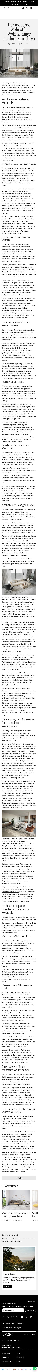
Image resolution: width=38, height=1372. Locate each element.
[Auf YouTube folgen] (22, 1317)
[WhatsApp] (35, 1368)
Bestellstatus (6, 1361)
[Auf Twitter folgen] (8, 1317)
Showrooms (6, 1353)
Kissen (19, 1361)
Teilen (20, 1178)
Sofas (18, 536)
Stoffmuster (6, 1357)
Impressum (17, 1340)
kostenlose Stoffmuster (10, 555)
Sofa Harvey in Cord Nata (25, 561)
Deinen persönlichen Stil (10, 892)
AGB (3, 1340)
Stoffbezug (20, 1357)
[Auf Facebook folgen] (3, 1317)
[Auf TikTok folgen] (26, 1317)
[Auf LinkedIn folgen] (31, 1317)
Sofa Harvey (16, 651)
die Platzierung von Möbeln (11, 396)
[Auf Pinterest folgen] (17, 1317)
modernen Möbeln (20, 1137)
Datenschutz (10, 1340)
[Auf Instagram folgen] (12, 1317)
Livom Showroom (12, 616)
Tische (28, 625)
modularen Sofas (17, 206)
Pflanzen (24, 491)
